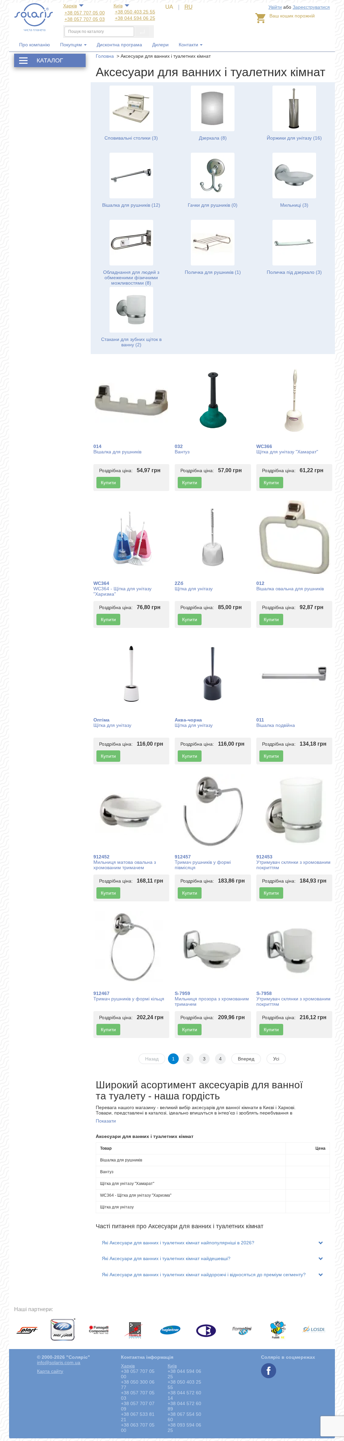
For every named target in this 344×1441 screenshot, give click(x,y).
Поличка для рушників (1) (213, 272)
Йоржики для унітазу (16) (294, 138)
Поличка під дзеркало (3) (294, 272)
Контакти (188, 44)
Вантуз (182, 451)
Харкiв (70, 5)
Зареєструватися (311, 7)
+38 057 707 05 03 (84, 19)
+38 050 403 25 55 (135, 11)
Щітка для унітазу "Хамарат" (287, 451)
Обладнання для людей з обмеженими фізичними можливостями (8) (131, 277)
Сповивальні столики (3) (131, 138)
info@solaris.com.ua (58, 1362)
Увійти (275, 7)
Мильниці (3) (294, 205)
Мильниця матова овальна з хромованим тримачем (124, 864)
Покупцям (71, 44)
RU (188, 7)
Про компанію (34, 44)
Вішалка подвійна (275, 725)
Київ (118, 5)
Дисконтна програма (119, 44)
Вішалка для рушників (117, 451)
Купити (108, 482)
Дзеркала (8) (213, 138)
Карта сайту (50, 1371)
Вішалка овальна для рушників (290, 588)
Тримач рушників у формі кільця (128, 998)
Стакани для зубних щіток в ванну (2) (131, 342)
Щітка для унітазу (194, 588)
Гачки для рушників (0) (213, 205)
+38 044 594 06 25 (135, 18)
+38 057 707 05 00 (84, 12)
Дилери (160, 44)
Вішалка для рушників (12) (131, 205)
